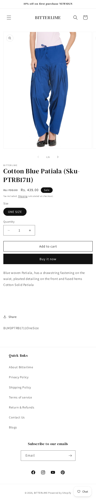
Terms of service (20, 397)
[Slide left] (38, 157)
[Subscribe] (70, 455)
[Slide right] (58, 157)
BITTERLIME (41, 492)
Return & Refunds (21, 407)
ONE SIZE (15, 212)
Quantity (9, 222)
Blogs (13, 427)
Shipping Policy (20, 387)
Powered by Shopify (59, 492)
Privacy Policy (18, 377)
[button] (9, 17)
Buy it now (48, 259)
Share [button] (12, 317)
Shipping (22, 196)
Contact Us (17, 417)
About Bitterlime (21, 367)
